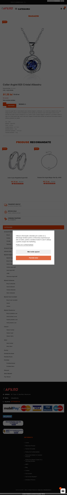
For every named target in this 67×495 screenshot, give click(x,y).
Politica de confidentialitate (24, 245)
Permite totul (33, 258)
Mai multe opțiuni (33, 252)
